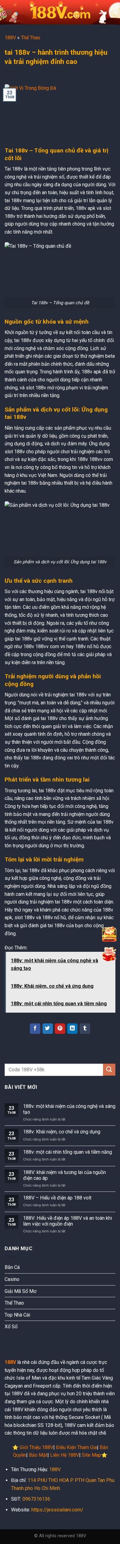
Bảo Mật (38, 1455)
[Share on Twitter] (47, 1028)
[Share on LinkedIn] (72, 1028)
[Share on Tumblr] (85, 1028)
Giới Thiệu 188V (36, 1447)
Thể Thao (30, 38)
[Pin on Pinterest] (60, 1028)
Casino (12, 1279)
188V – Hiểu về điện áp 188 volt (57, 1198)
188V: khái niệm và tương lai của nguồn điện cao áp (64, 1175)
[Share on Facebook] (35, 1028)
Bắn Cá (12, 1267)
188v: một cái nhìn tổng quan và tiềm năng (67, 1152)
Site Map (91, 1455)
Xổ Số (11, 1326)
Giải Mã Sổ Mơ (20, 1291)
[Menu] (8, 12)
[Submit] (109, 1070)
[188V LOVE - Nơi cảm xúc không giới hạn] (60, 12)
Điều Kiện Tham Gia (76, 1447)
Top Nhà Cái (17, 1315)
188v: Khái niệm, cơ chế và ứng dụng (61, 1132)
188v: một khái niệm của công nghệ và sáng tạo (69, 1109)
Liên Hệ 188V (64, 1455)
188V (10, 38)
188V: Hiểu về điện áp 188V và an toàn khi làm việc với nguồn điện (67, 1221)
